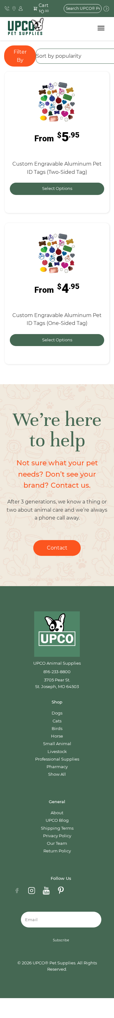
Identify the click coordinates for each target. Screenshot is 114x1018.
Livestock (57, 751)
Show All (57, 774)
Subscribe (61, 940)
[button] (42, 8)
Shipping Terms (57, 828)
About (57, 812)
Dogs (57, 713)
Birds (57, 728)
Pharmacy (57, 766)
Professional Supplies (57, 759)
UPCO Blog (57, 820)
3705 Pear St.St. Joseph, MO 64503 (57, 683)
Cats (57, 721)
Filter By (20, 56)
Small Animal (57, 743)
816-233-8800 (57, 671)
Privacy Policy (57, 835)
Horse (57, 736)
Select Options (57, 188)
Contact (57, 548)
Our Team (57, 843)
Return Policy (57, 851)
